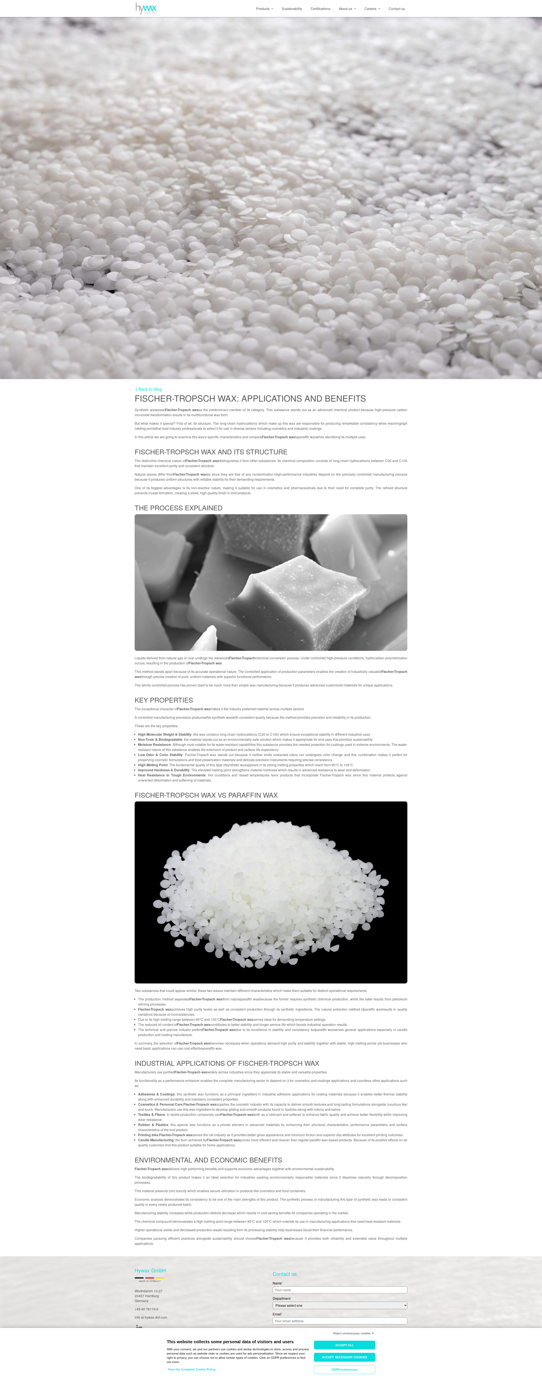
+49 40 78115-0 (146, 1309)
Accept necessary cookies (344, 1357)
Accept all (344, 1345)
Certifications (320, 8)
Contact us (397, 8)
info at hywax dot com (151, 1317)
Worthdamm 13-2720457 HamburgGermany (148, 1296)
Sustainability (292, 8)
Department (281, 1298)
